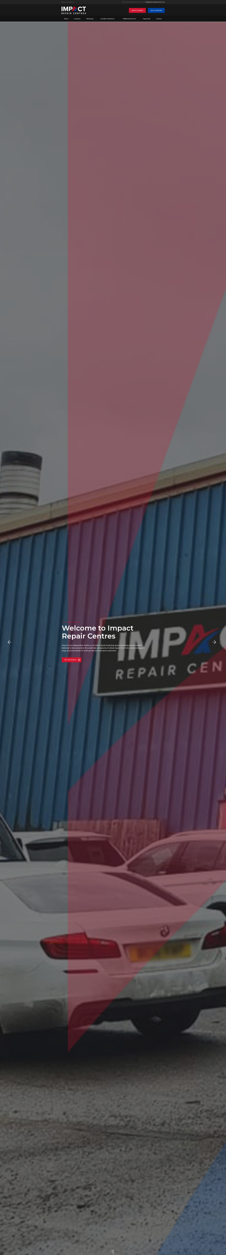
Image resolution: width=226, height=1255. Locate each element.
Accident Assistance (107, 19)
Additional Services (129, 19)
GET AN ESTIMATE (70, 660)
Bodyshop (89, 19)
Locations (77, 19)
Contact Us (70, 2)
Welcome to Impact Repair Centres (97, 632)
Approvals (146, 19)
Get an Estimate (156, 10)
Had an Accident (137, 10)
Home (63, 2)
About (66, 19)
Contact (159, 19)
